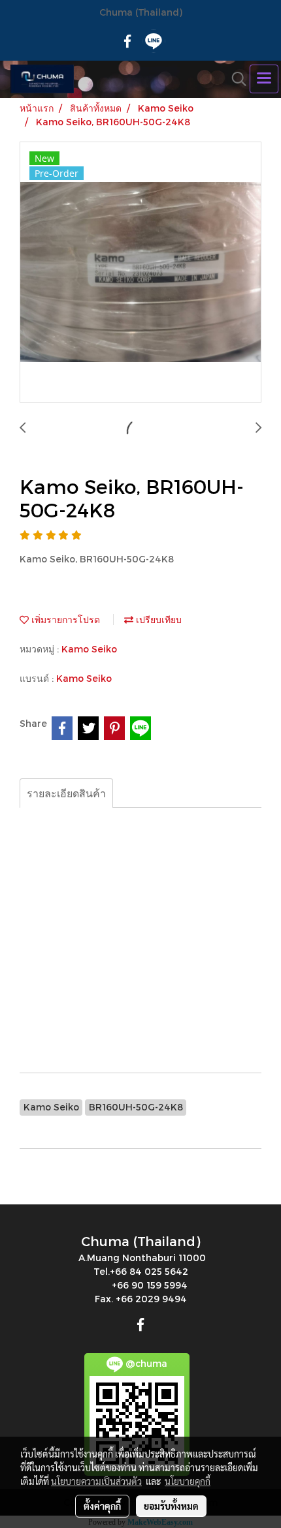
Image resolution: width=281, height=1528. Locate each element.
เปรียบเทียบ (157, 619)
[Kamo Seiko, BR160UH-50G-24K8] (140, 272)
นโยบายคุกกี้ (187, 1481)
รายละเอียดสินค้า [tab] (66, 793)
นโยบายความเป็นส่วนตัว (96, 1481)
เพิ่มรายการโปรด (64, 619)
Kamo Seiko (89, 648)
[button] (235, 79)
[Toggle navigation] (264, 79)
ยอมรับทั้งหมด (171, 1506)
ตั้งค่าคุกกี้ (102, 1506)
